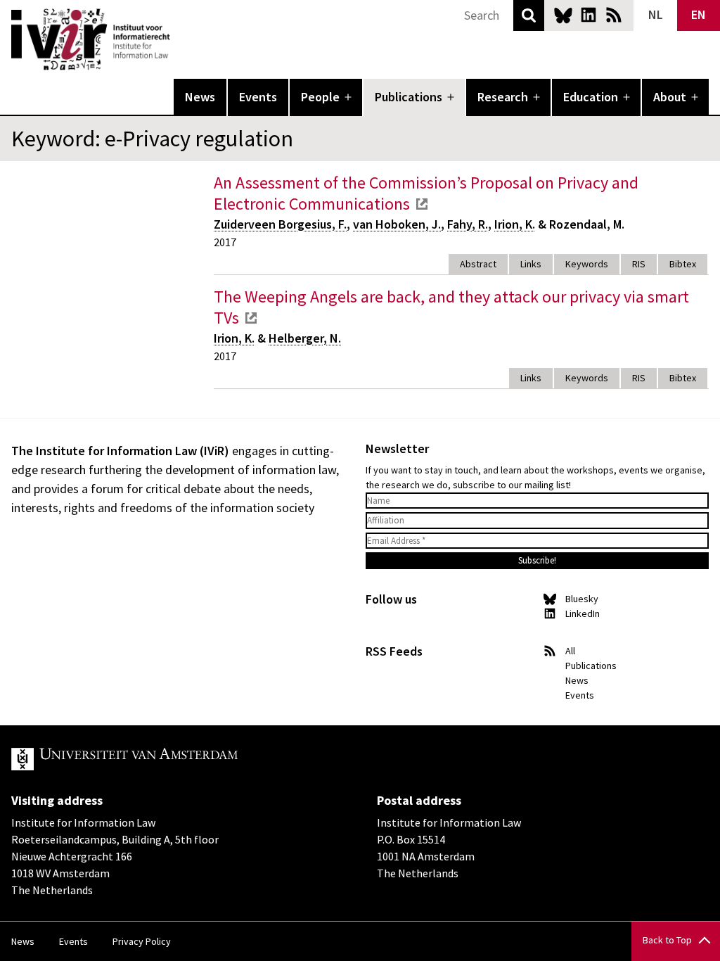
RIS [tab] (638, 263)
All (570, 650)
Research (502, 97)
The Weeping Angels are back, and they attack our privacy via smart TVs (451, 307)
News (200, 97)
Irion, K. (514, 224)
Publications (408, 97)
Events (258, 97)
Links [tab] (530, 263)
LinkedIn (588, 15)
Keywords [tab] (586, 263)
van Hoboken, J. (397, 224)
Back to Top (667, 940)
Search (528, 15)
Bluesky (563, 15)
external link (422, 204)
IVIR (180, 39)
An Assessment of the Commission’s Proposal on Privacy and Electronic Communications (426, 193)
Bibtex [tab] (682, 263)
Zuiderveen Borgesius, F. (280, 224)
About (669, 97)
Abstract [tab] (478, 263)
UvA (174, 759)
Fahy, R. (467, 224)
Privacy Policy (141, 941)
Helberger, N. (305, 338)
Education (590, 97)
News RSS (614, 15)
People (320, 97)
